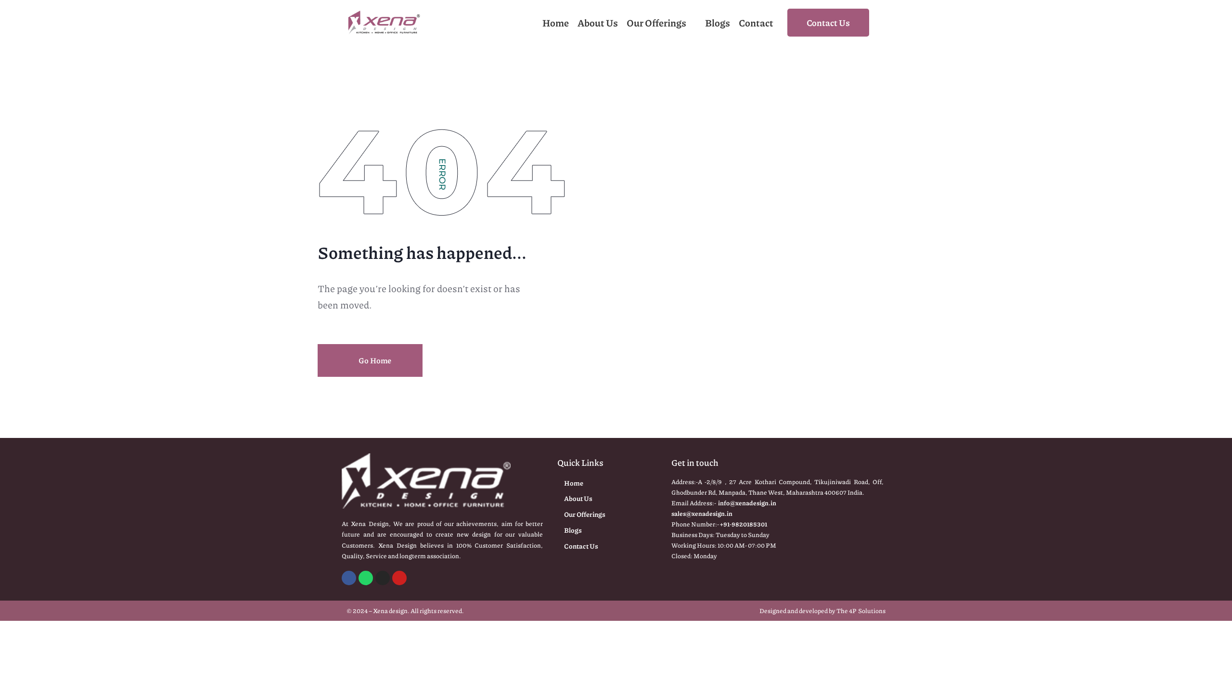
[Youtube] (399, 578)
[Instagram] (382, 578)
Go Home (374, 360)
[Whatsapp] (366, 578)
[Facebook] (349, 578)
